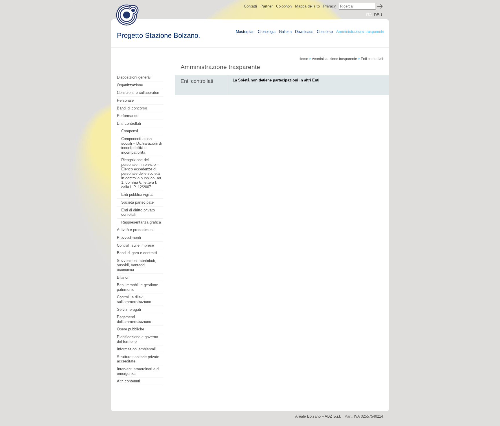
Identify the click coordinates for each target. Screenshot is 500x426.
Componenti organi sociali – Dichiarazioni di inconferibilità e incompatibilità (141, 146)
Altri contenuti (128, 381)
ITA (369, 15)
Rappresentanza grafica (141, 222)
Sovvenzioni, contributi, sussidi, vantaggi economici (136, 265)
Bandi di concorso (132, 108)
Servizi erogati (129, 309)
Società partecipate (137, 202)
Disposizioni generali (134, 77)
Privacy (329, 6)
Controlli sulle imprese (135, 245)
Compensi (129, 131)
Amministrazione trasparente (360, 31)
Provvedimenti (129, 237)
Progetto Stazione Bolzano (127, 14)
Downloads (304, 31)
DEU (378, 15)
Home (303, 59)
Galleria (285, 31)
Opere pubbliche (130, 329)
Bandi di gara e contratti (137, 253)
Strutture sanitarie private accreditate (138, 359)
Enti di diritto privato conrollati (138, 212)
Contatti (250, 6)
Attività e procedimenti (136, 230)
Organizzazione (130, 85)
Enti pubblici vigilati (137, 194)
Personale (125, 100)
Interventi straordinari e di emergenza (138, 371)
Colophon (284, 6)
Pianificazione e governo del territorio (137, 339)
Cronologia (266, 31)
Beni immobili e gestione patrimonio (137, 287)
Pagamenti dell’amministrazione (134, 319)
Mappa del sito (307, 6)
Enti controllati (129, 123)
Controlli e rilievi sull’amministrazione (134, 299)
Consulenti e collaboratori (138, 92)
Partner (266, 6)
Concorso (325, 31)
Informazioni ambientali (136, 349)
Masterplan (245, 31)
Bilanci (122, 277)
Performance (127, 116)
